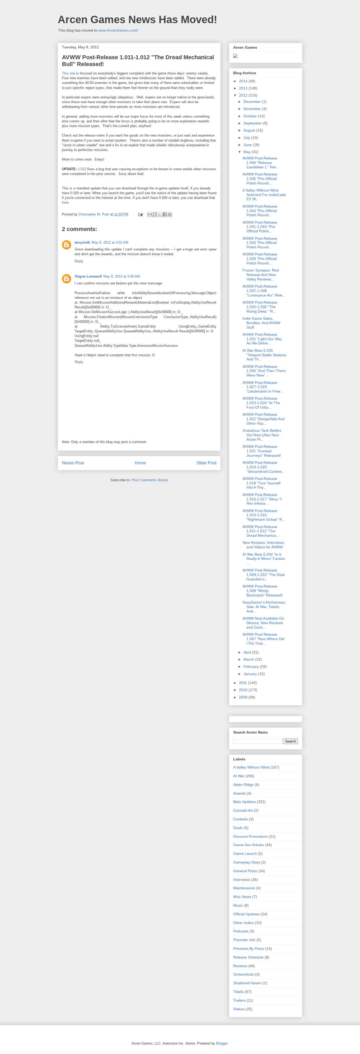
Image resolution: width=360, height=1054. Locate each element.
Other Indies (243, 923)
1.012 (82, 169)
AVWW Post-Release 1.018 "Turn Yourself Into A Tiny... (261, 483)
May (248, 152)
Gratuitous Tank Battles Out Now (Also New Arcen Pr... (261, 434)
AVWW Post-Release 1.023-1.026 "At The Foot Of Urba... (261, 402)
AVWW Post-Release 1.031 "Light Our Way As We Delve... (262, 338)
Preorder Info (244, 940)
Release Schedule (248, 957)
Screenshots (243, 974)
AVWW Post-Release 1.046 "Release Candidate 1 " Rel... (260, 162)
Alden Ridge (243, 784)
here (65, 202)
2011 (243, 683)
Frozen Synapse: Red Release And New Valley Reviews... (260, 274)
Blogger (221, 1043)
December (253, 101)
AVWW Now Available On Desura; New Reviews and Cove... (263, 622)
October (251, 116)
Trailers (239, 1000)
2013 (244, 88)
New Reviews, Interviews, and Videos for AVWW (263, 544)
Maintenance (244, 888)
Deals (238, 828)
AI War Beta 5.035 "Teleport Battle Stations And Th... (264, 355)
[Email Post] (140, 214)
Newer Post (73, 463)
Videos (239, 1009)
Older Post (206, 463)
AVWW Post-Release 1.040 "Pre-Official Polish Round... (259, 242)
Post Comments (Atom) (150, 480)
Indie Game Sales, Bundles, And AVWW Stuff (261, 322)
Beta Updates (244, 802)
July (247, 137)
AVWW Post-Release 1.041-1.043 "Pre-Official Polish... (259, 226)
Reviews (240, 966)
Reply (79, 261)
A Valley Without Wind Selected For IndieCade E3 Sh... (264, 194)
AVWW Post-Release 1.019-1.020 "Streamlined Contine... (263, 467)
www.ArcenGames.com (117, 30)
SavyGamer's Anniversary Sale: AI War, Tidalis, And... (263, 606)
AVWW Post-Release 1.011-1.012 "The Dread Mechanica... (260, 531)
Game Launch (245, 853)
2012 (244, 95)
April (248, 652)
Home (140, 463)
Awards (239, 793)
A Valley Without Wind (251, 767)
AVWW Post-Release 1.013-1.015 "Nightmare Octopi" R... (263, 515)
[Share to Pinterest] (169, 214)
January (251, 674)
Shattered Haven (247, 983)
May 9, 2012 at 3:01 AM (110, 242)
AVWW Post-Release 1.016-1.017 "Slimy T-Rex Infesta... (262, 499)
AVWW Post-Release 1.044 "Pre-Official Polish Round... (259, 210)
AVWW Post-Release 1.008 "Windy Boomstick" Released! (262, 590)
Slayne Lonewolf (88, 276)
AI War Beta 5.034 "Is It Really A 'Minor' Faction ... (263, 558)
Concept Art (243, 810)
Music (238, 905)
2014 (244, 81)
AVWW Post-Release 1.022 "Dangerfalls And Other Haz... (263, 418)
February (252, 666)
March (249, 659)
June (248, 145)
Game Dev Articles (248, 845)
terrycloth (82, 242)
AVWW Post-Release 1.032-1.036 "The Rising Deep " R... (259, 306)
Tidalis (238, 992)
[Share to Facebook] (164, 214)
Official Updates (246, 914)
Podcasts (241, 931)
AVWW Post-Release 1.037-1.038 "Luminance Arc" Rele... (264, 290)
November (253, 109)
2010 (244, 690)
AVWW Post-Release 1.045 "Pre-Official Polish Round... (259, 178)
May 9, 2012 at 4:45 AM (121, 276)
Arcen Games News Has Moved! (137, 19)
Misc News (242, 897)
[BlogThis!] (154, 214)
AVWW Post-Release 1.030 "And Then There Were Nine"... (264, 371)
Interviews (241, 879)
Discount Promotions (250, 836)
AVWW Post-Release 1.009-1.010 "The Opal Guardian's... (263, 574)
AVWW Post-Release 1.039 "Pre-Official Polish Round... (259, 258)
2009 (244, 697)
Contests (240, 819)
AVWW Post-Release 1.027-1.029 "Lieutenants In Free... (263, 387)
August (250, 130)
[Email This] (149, 214)
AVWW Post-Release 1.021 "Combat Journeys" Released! (261, 451)
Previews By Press (248, 948)
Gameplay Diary (246, 862)
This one (68, 73)
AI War (238, 776)
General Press (245, 871)
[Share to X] (159, 214)
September (253, 123)
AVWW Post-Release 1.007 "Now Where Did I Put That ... (263, 638)
